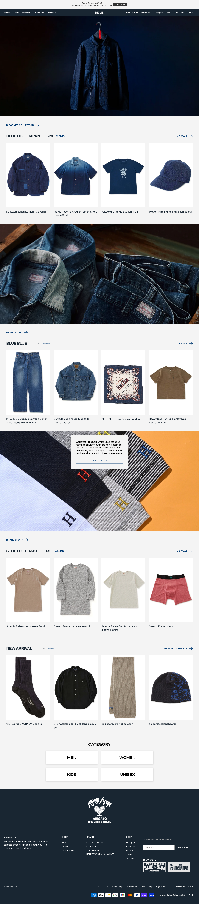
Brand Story (14, 332)
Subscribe (182, 847)
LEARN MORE (120, 4)
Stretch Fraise (92, 850)
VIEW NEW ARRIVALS (176, 648)
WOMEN (60, 136)
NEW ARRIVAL (68, 850)
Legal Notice (160, 887)
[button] (138, 12)
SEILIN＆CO (11, 887)
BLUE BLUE (91, 846)
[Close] (125, 438)
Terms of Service (102, 887)
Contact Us (180, 887)
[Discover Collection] (99, 66)
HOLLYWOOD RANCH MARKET (100, 854)
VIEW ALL (182, 136)
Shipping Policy (146, 887)
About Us (191, 887)
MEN (50, 136)
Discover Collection (20, 125)
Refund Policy (131, 887)
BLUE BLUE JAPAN (94, 842)
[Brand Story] (99, 274)
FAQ (170, 887)
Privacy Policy (117, 887)
